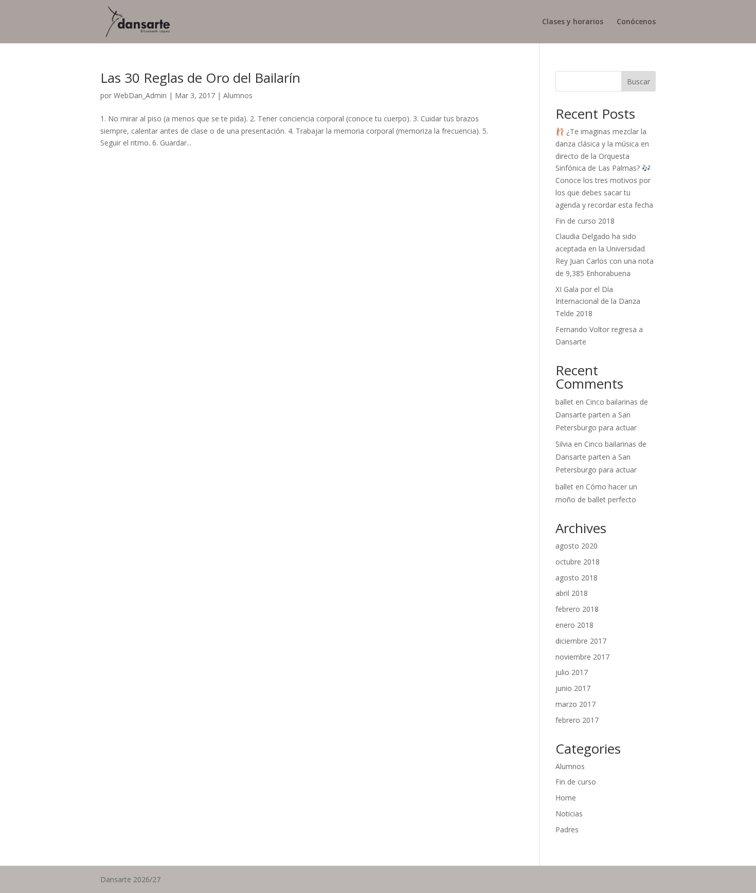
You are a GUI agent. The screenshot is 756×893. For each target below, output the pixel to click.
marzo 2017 (575, 704)
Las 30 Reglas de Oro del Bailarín (200, 77)
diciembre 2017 (580, 641)
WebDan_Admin (140, 95)
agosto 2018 (576, 577)
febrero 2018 (577, 609)
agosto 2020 (576, 546)
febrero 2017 (577, 720)
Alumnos (238, 95)
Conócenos (636, 22)
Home (565, 798)
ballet (564, 402)
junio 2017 (572, 688)
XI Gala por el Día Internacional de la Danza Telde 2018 (597, 301)
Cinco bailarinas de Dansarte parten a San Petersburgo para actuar (601, 414)
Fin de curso (575, 782)
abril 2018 (571, 593)
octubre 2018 (577, 562)
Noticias (569, 813)
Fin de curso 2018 (585, 221)
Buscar (638, 81)
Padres (567, 829)
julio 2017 (571, 672)
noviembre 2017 (582, 657)
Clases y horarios (572, 22)
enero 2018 (574, 625)
